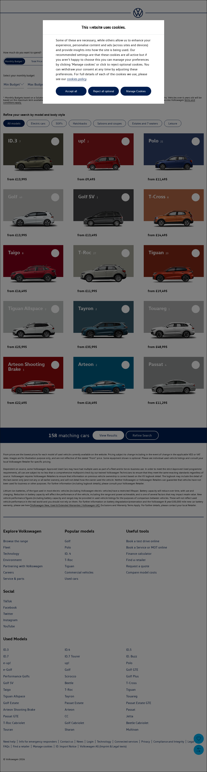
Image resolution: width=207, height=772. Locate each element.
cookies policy (76, 79)
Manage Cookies (136, 91)
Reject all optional (103, 91)
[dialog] (103, 386)
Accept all (71, 91)
